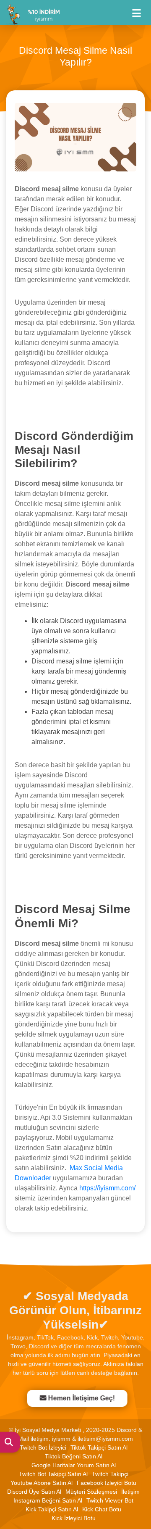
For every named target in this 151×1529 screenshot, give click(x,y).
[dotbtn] (140, 9)
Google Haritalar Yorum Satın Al (73, 1465)
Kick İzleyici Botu (74, 1518)
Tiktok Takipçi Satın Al (99, 1447)
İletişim (130, 1491)
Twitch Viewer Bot (109, 1500)
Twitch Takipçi (110, 1474)
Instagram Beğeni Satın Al (47, 1500)
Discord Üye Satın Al (34, 1491)
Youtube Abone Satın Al (41, 1482)
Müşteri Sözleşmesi (91, 1491)
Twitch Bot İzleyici (43, 1447)
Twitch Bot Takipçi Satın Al (53, 1474)
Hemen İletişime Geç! (79, 1398)
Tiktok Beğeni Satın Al (73, 1456)
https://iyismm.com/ (107, 1188)
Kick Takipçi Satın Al (52, 1509)
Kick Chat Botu (101, 1509)
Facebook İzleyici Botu (106, 1482)
